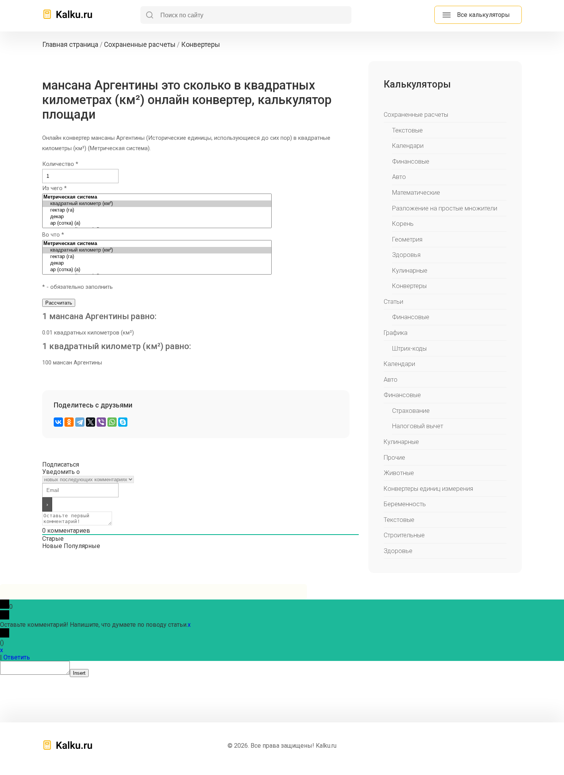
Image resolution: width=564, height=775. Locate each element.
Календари (408, 145)
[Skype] (122, 422)
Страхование (411, 410)
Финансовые (410, 161)
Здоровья (406, 254)
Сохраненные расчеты (416, 114)
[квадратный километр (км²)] (157, 203)
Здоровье (398, 551)
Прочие (394, 457)
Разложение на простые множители (444, 208)
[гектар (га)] (157, 210)
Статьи (393, 301)
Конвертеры (409, 286)
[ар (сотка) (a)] (157, 223)
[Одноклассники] (69, 422)
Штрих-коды (409, 348)
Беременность (405, 504)
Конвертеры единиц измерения (428, 488)
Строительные (404, 535)
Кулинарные (409, 270)
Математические (416, 192)
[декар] (157, 217)
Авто (399, 177)
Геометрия (407, 239)
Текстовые (407, 130)
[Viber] (101, 422)
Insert (79, 673)
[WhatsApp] (112, 422)
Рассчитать (58, 303)
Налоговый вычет (417, 426)
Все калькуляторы (483, 14)
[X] (90, 422)
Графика (395, 332)
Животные (399, 473)
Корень (403, 223)
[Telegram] (79, 422)
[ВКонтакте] (58, 422)
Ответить (16, 657)
